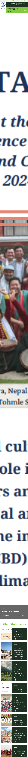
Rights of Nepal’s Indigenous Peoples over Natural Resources (19, 736)
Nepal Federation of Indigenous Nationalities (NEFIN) (15, 0)
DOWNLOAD (20, 615)
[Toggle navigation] (25, 9)
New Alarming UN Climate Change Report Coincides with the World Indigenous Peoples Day (19, 673)
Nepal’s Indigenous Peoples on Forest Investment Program (19, 753)
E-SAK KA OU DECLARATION (18, 635)
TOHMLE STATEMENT (12, 611)
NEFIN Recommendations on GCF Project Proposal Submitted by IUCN (19, 704)
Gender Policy (18, 689)
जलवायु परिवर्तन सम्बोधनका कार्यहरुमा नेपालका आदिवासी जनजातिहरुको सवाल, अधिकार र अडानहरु (18, 652)
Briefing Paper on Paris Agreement (18, 721)
